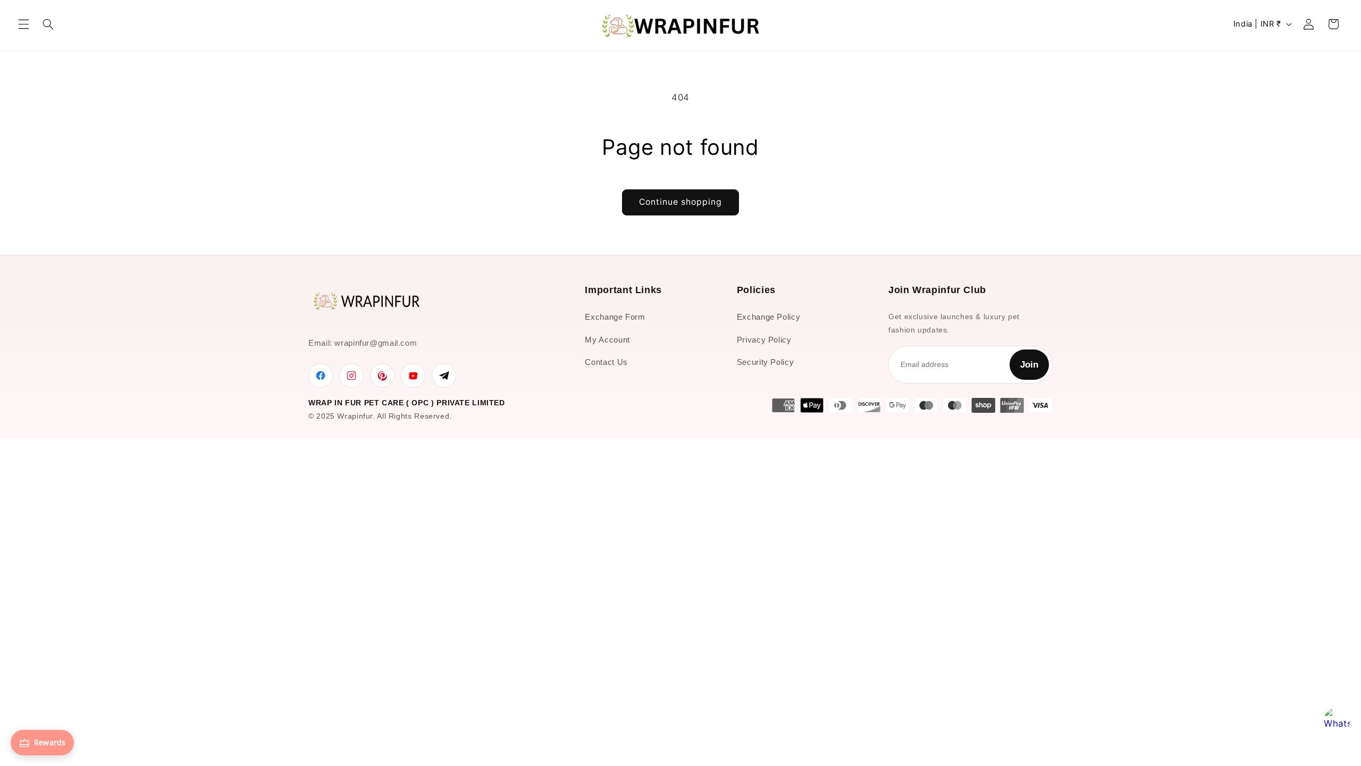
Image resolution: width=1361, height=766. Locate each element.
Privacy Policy (764, 339)
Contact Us (606, 362)
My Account (607, 339)
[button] (23, 24)
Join (1029, 365)
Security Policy (765, 362)
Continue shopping (680, 202)
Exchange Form (615, 316)
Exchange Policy (768, 316)
